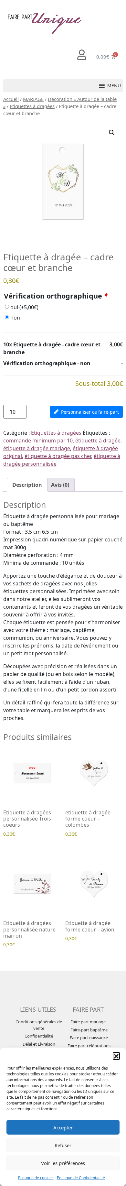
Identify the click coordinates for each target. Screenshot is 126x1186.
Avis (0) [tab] (60, 484)
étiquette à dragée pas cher (58, 456)
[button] (116, 1055)
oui (24, 307)
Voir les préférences (63, 1163)
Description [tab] (27, 484)
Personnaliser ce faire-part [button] (90, 412)
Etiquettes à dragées (32, 106)
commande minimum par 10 (38, 440)
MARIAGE (33, 99)
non (15, 317)
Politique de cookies (36, 1178)
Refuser (63, 1145)
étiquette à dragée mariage (36, 448)
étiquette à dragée (98, 440)
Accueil (11, 99)
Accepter (63, 1127)
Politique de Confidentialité (81, 1178)
